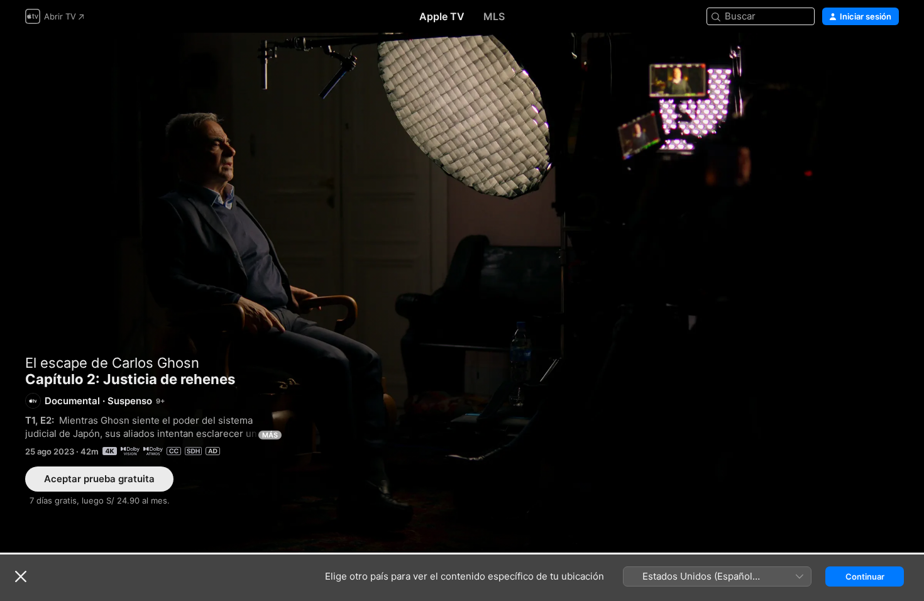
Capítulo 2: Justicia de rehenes (462, 293)
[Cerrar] (20, 576)
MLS (494, 16)
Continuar (864, 576)
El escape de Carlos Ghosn (112, 363)
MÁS (270, 435)
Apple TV (442, 16)
